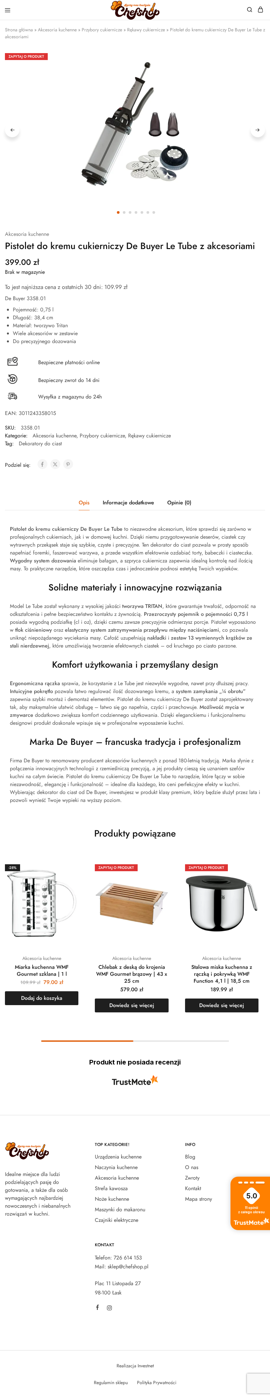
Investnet (146, 1365)
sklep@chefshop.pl (128, 1266)
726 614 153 (128, 1257)
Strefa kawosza (111, 1188)
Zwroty (192, 1178)
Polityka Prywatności (156, 1382)
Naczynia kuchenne (116, 1167)
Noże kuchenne (112, 1199)
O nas (191, 1167)
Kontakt (193, 1188)
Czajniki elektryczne (116, 1220)
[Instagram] (109, 1309)
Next (258, 130)
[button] (41, 998)
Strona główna (19, 29)
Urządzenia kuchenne (118, 1156)
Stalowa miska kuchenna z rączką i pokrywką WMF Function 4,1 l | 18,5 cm (221, 974)
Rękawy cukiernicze (146, 29)
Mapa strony (198, 1199)
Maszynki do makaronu (120, 1209)
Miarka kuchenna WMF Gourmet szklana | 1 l (41, 970)
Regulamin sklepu (111, 1382)
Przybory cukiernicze (102, 29)
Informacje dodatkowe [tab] (128, 502)
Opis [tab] (84, 502)
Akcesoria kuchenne (57, 29)
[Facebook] (97, 1308)
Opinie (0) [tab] (179, 502)
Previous (12, 130)
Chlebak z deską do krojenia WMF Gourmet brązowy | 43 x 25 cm (131, 974)
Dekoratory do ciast (40, 443)
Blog (190, 1156)
